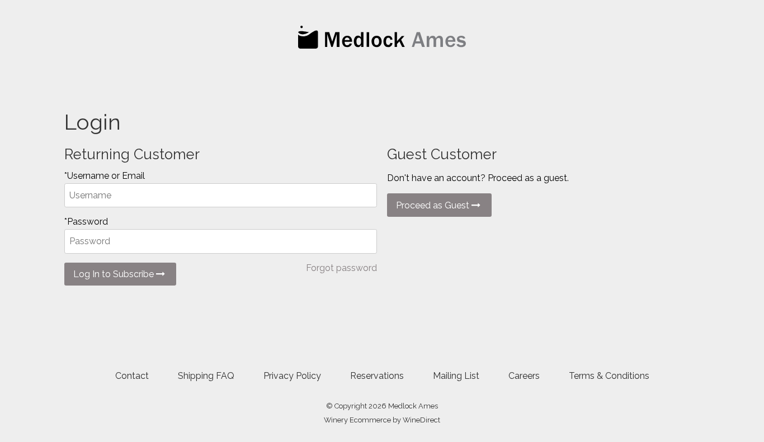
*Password (86, 221)
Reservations (377, 375)
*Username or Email (104, 175)
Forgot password (341, 268)
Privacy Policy (292, 375)
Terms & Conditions (609, 375)
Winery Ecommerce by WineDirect (382, 420)
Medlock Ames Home (382, 37)
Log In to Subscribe (114, 274)
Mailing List (456, 375)
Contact (132, 375)
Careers (524, 375)
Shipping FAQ (206, 375)
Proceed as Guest (433, 205)
